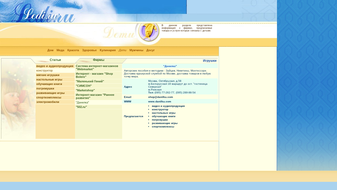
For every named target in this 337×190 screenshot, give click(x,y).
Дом (50, 50)
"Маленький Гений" (90, 81)
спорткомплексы (48, 97)
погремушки (45, 88)
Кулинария (108, 50)
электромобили (47, 101)
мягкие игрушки (48, 75)
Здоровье (89, 50)
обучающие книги (49, 84)
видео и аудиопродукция (54, 66)
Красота (73, 50)
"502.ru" (81, 106)
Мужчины (136, 50)
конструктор (44, 70)
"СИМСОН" (84, 85)
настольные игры (49, 79)
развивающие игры (50, 92)
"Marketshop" (85, 90)
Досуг (150, 50)
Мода (60, 50)
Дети (122, 50)
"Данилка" (82, 102)
